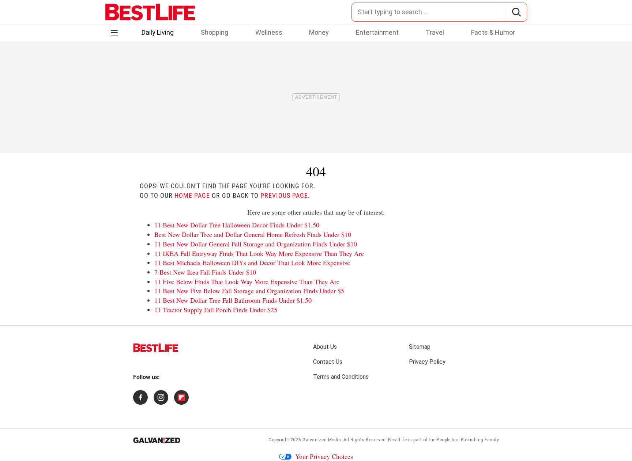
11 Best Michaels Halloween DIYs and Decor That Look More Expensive (252, 262)
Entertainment (377, 32)
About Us (325, 346)
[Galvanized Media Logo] (156, 440)
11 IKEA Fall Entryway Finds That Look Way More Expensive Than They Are (259, 253)
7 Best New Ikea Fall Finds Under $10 (205, 272)
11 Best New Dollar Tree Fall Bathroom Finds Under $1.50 (233, 300)
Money (319, 32)
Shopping (214, 32)
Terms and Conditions (341, 376)
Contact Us (327, 361)
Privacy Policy (427, 361)
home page (192, 195)
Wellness (268, 32)
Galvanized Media (321, 439)
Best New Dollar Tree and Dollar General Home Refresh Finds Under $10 (252, 234)
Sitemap (419, 346)
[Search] (516, 12)
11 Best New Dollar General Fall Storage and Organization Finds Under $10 (255, 243)
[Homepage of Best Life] (155, 347)
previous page (284, 195)
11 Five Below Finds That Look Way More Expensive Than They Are (246, 281)
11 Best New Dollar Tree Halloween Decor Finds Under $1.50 (236, 224)
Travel (435, 32)
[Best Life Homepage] (150, 12)
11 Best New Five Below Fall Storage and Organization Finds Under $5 (249, 290)
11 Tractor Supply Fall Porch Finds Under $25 (215, 309)
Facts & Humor (493, 32)
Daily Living (158, 32)
